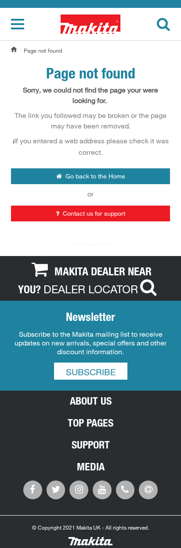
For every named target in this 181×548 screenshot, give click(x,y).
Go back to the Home (94, 176)
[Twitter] (56, 488)
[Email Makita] (148, 488)
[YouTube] (102, 488)
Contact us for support (93, 213)
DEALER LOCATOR (90, 289)
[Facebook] (32, 488)
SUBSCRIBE (91, 372)
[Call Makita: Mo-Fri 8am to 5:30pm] (125, 488)
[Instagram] (78, 488)
